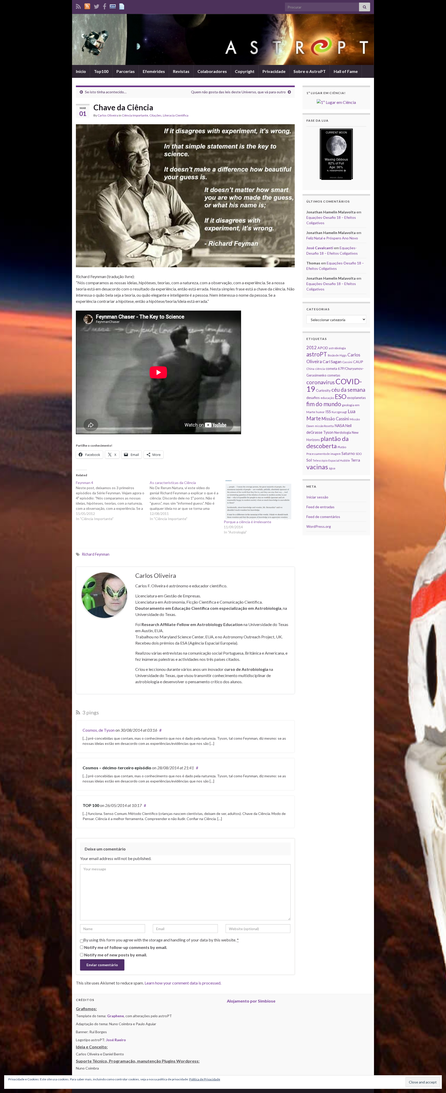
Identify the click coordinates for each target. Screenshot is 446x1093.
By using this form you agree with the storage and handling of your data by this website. (161, 939)
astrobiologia (337, 348)
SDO (359, 453)
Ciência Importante (135, 115)
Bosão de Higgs (337, 355)
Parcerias (125, 71)
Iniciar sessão (317, 497)
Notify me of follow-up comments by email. (125, 947)
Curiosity (323, 390)
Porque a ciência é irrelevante (247, 522)
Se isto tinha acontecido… (105, 92)
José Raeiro (116, 1040)
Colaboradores (212, 71)
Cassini (347, 362)
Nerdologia (342, 432)
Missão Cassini (335, 418)
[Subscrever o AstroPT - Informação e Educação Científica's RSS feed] (78, 5)
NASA (339, 425)
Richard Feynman (95, 554)
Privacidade (273, 71)
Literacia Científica (175, 115)
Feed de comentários (323, 516)
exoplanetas (356, 398)
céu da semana (348, 390)
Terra (355, 460)
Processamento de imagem (323, 453)
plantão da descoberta (327, 442)
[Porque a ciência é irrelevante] (258, 499)
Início (81, 71)
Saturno (348, 453)
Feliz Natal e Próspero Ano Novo (332, 238)
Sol (309, 460)
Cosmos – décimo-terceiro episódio (117, 767)
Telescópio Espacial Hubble (331, 460)
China (310, 368)
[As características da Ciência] (187, 500)
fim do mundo (323, 404)
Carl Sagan (332, 361)
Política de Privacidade (204, 1079)
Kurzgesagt (339, 412)
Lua (351, 411)
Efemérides (154, 71)
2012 (311, 347)
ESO (340, 396)
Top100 (101, 71)
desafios (313, 397)
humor (320, 412)
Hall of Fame (346, 71)
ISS (328, 411)
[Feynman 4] (113, 500)
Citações (155, 115)
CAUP (358, 362)
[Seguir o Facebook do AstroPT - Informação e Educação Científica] (104, 5)
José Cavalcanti (319, 248)
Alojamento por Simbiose (251, 1000)
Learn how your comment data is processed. (183, 982)
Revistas (181, 71)
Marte (313, 418)
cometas (333, 375)
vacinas (317, 467)
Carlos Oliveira (108, 115)
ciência (320, 368)
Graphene (115, 1016)
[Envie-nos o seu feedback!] (122, 5)
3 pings (90, 712)
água (332, 468)
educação (327, 398)
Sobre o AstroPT (309, 71)
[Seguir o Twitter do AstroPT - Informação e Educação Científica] (96, 5)
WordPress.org (318, 526)
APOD (322, 348)
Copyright (244, 71)
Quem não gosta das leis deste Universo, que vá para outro (238, 92)
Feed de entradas (320, 507)
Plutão (342, 447)
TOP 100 (91, 805)
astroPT (316, 354)
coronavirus (320, 382)
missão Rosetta (324, 426)
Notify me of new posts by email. (115, 954)
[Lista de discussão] (113, 5)
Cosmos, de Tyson (99, 730)
